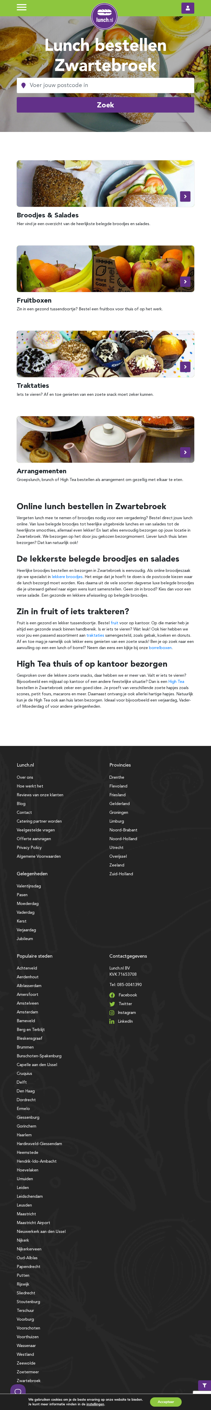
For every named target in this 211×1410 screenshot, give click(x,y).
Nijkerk (23, 1241)
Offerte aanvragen (34, 839)
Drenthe (116, 778)
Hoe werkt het (30, 786)
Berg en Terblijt (31, 1030)
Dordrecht (26, 1100)
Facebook (127, 995)
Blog (21, 804)
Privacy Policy (29, 848)
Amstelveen (28, 1004)
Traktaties (33, 385)
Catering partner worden (39, 822)
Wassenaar (26, 1346)
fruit (114, 623)
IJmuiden (25, 1179)
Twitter (125, 1004)
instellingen (95, 1404)
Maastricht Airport (33, 1223)
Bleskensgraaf (29, 1039)
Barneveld (26, 1021)
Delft (22, 1083)
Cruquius (24, 1074)
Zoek (105, 104)
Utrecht (116, 848)
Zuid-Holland (121, 874)
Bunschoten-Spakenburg (39, 1056)
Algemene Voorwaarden (39, 857)
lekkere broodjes (67, 577)
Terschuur (25, 1311)
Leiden (23, 1188)
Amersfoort (27, 995)
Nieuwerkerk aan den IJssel (41, 1232)
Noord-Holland (123, 839)
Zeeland (116, 865)
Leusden (24, 1205)
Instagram (126, 1013)
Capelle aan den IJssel (37, 1065)
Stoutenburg (28, 1302)
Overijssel (118, 857)
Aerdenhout (28, 977)
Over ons (25, 778)
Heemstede (27, 1153)
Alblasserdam (29, 986)
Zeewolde (26, 1363)
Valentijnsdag (29, 886)
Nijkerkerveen (29, 1249)
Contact (24, 813)
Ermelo (23, 1109)
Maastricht (26, 1214)
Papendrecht (28, 1267)
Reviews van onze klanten (40, 795)
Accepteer (166, 1401)
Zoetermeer (28, 1372)
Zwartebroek (29, 1381)
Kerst (22, 921)
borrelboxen (160, 648)
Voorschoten (28, 1328)
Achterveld (27, 968)
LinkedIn (125, 1022)
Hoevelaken (27, 1170)
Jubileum (25, 939)
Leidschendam (30, 1197)
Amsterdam (27, 1012)
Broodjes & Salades (48, 215)
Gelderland (119, 804)
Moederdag (28, 904)
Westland (25, 1355)
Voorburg (25, 1320)
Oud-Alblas (27, 1258)
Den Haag (26, 1091)
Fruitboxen (34, 300)
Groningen (118, 813)
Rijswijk (23, 1284)
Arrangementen (41, 471)
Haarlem (24, 1135)
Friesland (117, 795)
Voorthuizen (28, 1337)
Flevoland (118, 786)
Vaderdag (25, 913)
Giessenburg (28, 1118)
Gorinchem (26, 1126)
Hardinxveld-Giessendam (39, 1144)
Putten (23, 1276)
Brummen (25, 1047)
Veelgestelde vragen (36, 830)
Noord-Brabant (123, 830)
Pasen (22, 895)
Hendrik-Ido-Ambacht (37, 1162)
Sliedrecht (26, 1293)
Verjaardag (26, 930)
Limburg (116, 822)
